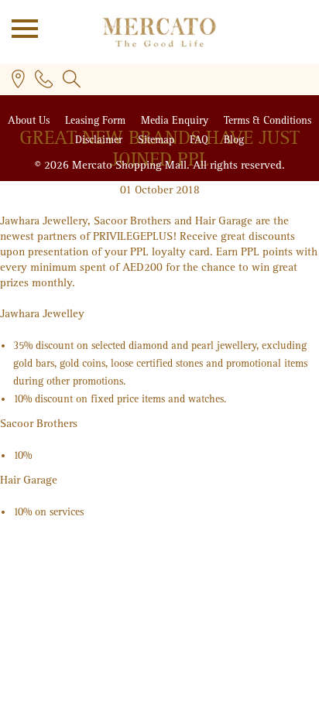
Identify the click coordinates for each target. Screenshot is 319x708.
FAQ (200, 139)
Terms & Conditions (267, 120)
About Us (30, 120)
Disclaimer (100, 139)
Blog (234, 139)
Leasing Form (97, 120)
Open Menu (19, 27)
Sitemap (157, 139)
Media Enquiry (176, 120)
